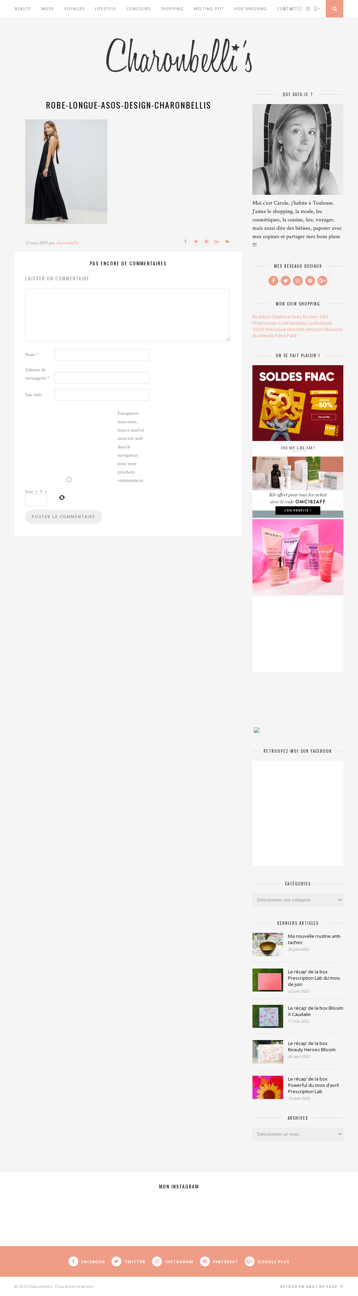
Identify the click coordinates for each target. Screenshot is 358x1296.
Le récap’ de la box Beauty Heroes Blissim (312, 1046)
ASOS (258, 329)
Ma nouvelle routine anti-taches (314, 939)
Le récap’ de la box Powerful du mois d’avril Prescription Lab (313, 1085)
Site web (33, 395)
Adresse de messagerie (37, 374)
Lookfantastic (293, 323)
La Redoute (320, 323)
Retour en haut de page (309, 1286)
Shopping (172, 8)
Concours (139, 8)
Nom (31, 355)
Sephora (281, 317)
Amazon (314, 329)
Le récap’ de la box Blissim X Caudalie (315, 1011)
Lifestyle (105, 8)
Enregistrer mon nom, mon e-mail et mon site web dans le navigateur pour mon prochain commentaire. (130, 447)
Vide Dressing (250, 8)
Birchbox (261, 317)
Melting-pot (209, 8)
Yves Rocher (305, 317)
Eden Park (286, 335)
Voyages (74, 8)
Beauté (23, 8)
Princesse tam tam (285, 329)
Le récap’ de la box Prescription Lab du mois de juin (314, 978)
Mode (47, 8)
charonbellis (67, 243)
